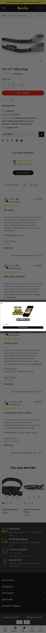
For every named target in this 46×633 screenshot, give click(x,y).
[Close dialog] (1, 303)
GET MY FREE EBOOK (23, 327)
